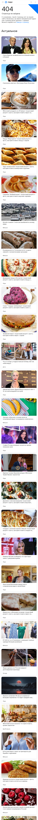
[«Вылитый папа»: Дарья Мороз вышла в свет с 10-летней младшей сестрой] (19, 383)
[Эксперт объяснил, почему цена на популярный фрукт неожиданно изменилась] (19, 411)
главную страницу (22, 22)
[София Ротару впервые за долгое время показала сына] (19, 439)
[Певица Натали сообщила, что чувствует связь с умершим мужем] (19, 551)
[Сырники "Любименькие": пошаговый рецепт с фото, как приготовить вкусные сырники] (19, 189)
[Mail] (6, 2)
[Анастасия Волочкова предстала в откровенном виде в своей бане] (19, 578)
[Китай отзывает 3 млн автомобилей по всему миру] (19, 216)
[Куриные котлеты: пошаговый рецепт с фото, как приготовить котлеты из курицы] (19, 773)
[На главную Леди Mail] (9, 2)
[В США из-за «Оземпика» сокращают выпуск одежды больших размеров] (19, 634)
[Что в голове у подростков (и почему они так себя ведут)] (19, 356)
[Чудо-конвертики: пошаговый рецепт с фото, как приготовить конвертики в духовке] (19, 161)
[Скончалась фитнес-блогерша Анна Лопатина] (19, 77)
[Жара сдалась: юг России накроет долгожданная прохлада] (19, 662)
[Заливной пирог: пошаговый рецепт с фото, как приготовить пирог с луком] (19, 328)
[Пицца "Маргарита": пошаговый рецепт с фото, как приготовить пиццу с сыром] (19, 133)
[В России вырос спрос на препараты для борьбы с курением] (19, 746)
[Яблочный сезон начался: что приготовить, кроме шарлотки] (19, 718)
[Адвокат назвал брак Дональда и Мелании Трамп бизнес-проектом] (19, 467)
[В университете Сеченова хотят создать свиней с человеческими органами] (19, 244)
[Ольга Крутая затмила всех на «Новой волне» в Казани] (19, 49)
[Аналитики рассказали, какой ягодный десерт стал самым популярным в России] (19, 801)
